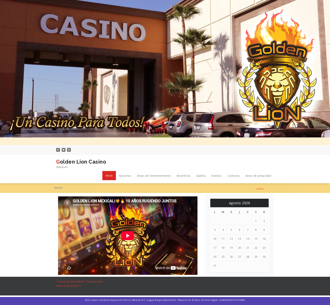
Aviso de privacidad (258, 176)
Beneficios (184, 176)
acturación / (96, 281)
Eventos (216, 176)
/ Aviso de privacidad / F (72, 281)
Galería (201, 176)
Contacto (234, 176)
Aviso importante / (68, 285)
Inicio (109, 175)
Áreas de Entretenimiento (154, 176)
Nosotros (125, 176)
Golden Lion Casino (81, 164)
